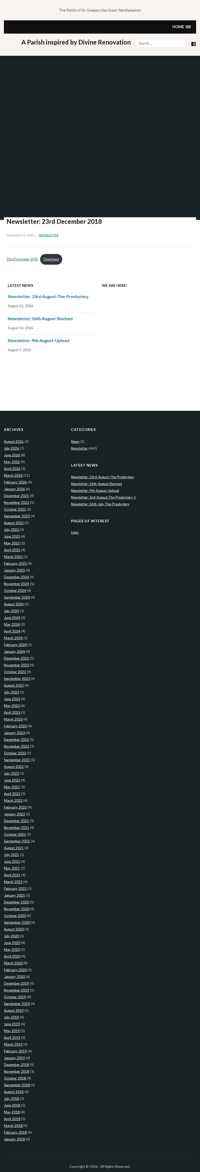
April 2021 (12, 875)
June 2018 (12, 1105)
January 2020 (14, 977)
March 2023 (13, 719)
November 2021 (16, 828)
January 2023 (14, 733)
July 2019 (11, 1017)
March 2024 (13, 638)
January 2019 (14, 1058)
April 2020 (12, 956)
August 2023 (14, 685)
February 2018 (15, 1132)
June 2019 (12, 1024)
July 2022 (11, 773)
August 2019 (14, 1010)
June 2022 (12, 780)
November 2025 (16, 502)
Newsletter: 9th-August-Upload (38, 340)
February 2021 (15, 888)
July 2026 (11, 448)
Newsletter (48, 235)
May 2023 (12, 706)
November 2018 (16, 1071)
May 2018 (12, 1112)
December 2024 (16, 577)
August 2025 (14, 523)
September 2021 (17, 841)
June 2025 (12, 536)
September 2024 (17, 597)
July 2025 (11, 530)
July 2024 (11, 611)
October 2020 (15, 916)
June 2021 (12, 861)
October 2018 (15, 1078)
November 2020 (16, 909)
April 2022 (12, 794)
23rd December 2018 (22, 259)
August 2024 (14, 604)
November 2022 (16, 746)
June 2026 (12, 455)
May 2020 (12, 949)
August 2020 (14, 929)
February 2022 (15, 807)
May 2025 (12, 543)
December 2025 (16, 496)
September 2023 (17, 679)
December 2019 (16, 983)
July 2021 (11, 855)
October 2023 (15, 672)
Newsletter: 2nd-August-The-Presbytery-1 (103, 497)
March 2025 (13, 557)
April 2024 (12, 631)
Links (75, 532)
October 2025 (15, 509)
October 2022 (15, 753)
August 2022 (14, 767)
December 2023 (16, 658)
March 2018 (13, 1126)
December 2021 (16, 821)
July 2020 (11, 936)
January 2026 (14, 489)
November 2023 (16, 665)
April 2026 (12, 469)
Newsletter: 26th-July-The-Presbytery (100, 504)
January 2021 (14, 895)
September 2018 (17, 1085)
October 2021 (15, 834)
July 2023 (11, 692)
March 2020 (13, 963)
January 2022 (14, 814)
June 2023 (12, 699)
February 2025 (15, 563)
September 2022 (17, 760)
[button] (181, 27)
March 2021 (13, 882)
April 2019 (12, 1037)
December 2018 (16, 1065)
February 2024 (15, 645)
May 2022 (12, 787)
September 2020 (17, 922)
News (75, 441)
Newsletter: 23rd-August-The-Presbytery (48, 296)
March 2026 (13, 475)
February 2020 (15, 970)
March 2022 (13, 800)
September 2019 (17, 1004)
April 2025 (12, 550)
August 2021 (14, 848)
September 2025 (17, 516)
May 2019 (12, 1031)
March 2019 (13, 1044)
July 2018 (11, 1098)
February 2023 (15, 726)
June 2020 (12, 943)
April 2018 (12, 1119)
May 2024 (12, 624)
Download (51, 259)
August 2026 (14, 441)
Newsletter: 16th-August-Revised (40, 318)
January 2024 (14, 651)
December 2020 (16, 902)
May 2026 (12, 462)
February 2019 (15, 1051)
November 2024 (16, 584)
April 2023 (12, 712)
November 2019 (16, 990)
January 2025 (14, 570)
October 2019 (15, 997)
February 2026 (15, 482)
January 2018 (14, 1139)
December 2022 (16, 739)
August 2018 (14, 1092)
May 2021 (12, 868)
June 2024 (12, 618)
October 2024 (15, 590)
